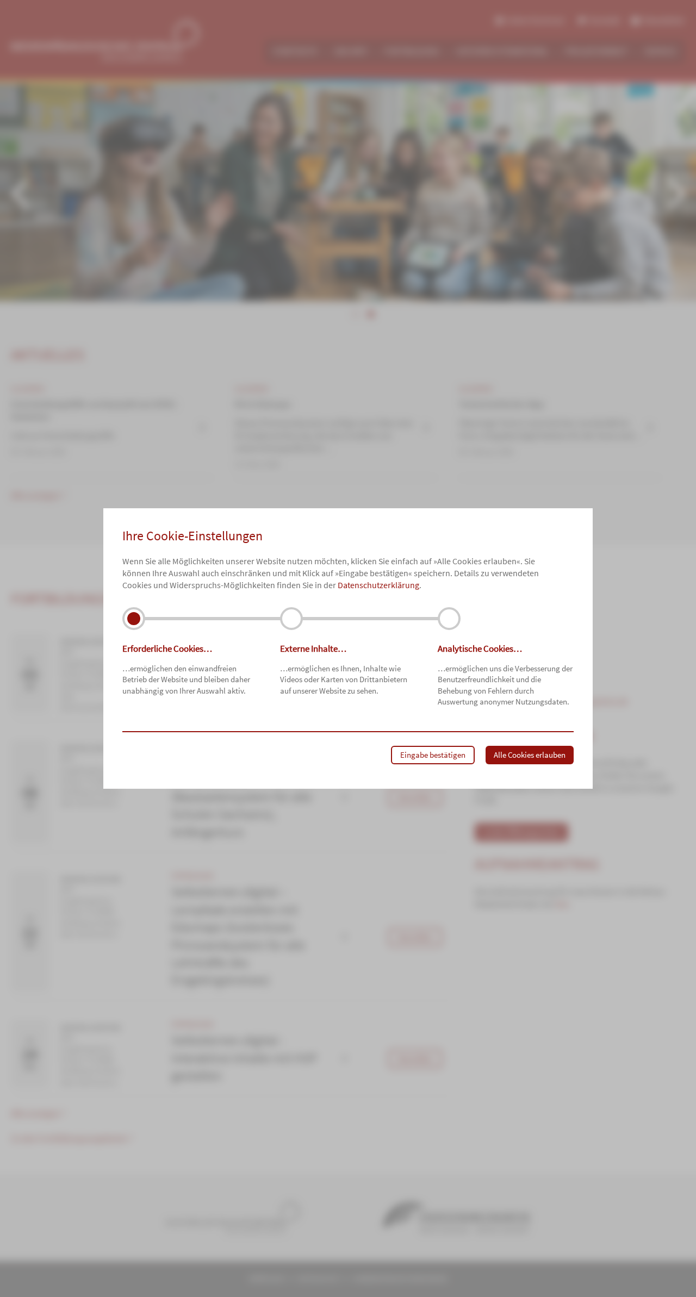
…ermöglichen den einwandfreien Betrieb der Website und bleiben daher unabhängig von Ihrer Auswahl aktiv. (186, 669)
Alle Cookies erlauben (530, 755)
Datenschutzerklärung (378, 584)
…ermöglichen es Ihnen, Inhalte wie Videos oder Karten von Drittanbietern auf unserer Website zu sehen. (343, 669)
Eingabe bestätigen (432, 755)
